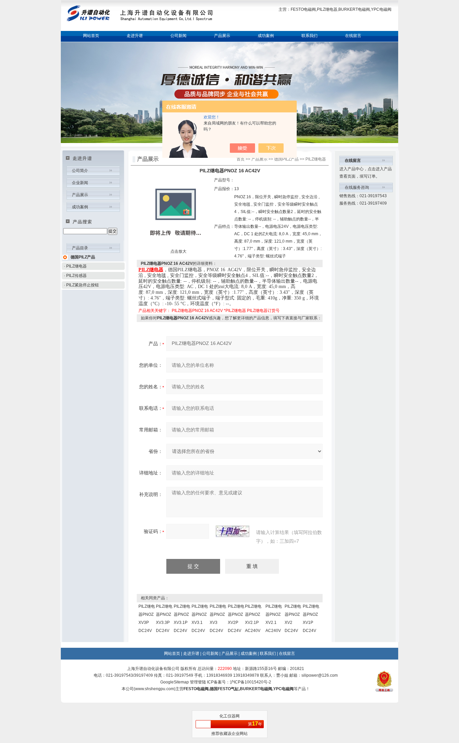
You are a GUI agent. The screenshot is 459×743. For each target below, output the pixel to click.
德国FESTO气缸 (224, 688)
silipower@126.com (319, 675)
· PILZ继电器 (75, 266)
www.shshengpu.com (154, 688)
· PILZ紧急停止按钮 (81, 285)
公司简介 (80, 170)
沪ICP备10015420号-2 (250, 682)
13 (236, 188)
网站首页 (91, 35)
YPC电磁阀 (283, 688)
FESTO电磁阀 (196, 688)
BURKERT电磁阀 (256, 688)
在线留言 (353, 35)
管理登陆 (198, 682)
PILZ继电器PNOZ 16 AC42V (197, 310)
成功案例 (266, 35)
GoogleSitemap (174, 682)
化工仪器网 (229, 716)
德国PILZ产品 (83, 257)
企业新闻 (80, 182)
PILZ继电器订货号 (263, 310)
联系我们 (309, 35)
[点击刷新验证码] (232, 531)
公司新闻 (178, 35)
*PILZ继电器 (235, 310)
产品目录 (80, 248)
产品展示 (222, 35)
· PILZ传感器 (75, 275)
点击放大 (177, 251)
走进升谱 (135, 35)
